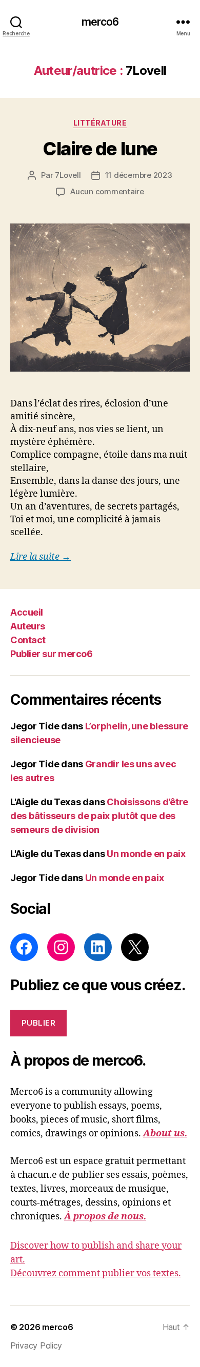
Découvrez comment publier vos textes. (95, 1273)
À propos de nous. (105, 1216)
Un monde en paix (146, 853)
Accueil (26, 612)
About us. (165, 1133)
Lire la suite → (40, 557)
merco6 (100, 21)
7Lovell (68, 175)
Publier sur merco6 (51, 653)
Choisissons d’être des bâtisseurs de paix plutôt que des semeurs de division (99, 816)
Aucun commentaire (107, 191)
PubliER (39, 1023)
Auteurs (27, 626)
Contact (28, 640)
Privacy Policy (36, 1345)
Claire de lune (100, 148)
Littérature (100, 122)
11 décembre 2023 (138, 175)
